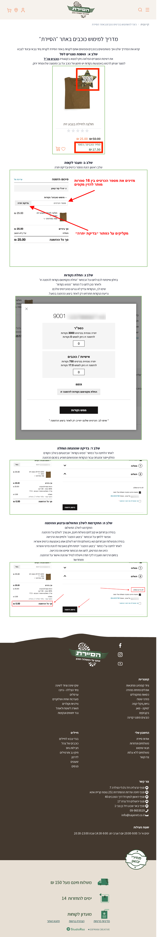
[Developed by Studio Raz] (76, 929)
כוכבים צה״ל (51, 59)
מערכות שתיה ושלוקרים (65, 699)
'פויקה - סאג (142, 708)
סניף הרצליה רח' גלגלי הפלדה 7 (127, 788)
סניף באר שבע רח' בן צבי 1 (130, 806)
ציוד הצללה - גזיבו (68, 690)
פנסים (75, 766)
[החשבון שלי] (23, 10)
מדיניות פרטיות (102, 921)
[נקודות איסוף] (16, 10)
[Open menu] (147, 9)
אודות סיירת (143, 739)
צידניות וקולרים (70, 704)
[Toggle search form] (140, 9)
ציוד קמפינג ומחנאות (137, 685)
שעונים (74, 762)
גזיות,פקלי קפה (140, 704)
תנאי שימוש (142, 748)
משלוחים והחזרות (139, 743)
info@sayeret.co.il (133, 815)
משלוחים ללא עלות (138, 753)
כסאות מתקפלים (139, 695)
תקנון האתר (53, 921)
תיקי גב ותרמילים (69, 753)
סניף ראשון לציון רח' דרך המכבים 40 (125, 797)
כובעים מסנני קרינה (138, 717)
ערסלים (74, 695)
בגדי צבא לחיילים (68, 739)
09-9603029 (137, 810)
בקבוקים (144, 713)
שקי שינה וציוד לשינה (66, 685)
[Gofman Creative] (99, 929)
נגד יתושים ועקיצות (68, 713)
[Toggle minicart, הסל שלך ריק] (9, 10)
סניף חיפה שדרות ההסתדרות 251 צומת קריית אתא (117, 792)
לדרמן (75, 757)
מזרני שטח (143, 699)
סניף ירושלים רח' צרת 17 (131, 801)
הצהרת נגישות (76, 921)
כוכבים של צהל (69, 743)
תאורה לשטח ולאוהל (67, 708)
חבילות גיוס (72, 748)
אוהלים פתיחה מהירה (137, 690)
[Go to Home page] (81, 10)
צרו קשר (144, 757)
